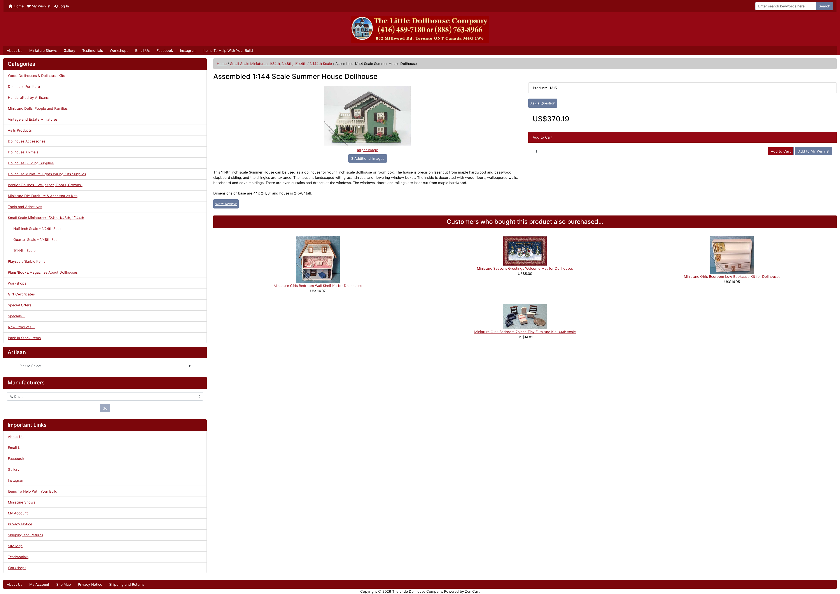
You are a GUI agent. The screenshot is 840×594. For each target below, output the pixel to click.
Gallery (69, 50)
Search (824, 6)
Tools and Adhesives (25, 207)
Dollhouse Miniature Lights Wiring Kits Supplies (47, 174)
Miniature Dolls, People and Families (38, 108)
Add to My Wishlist (814, 151)
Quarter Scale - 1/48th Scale (34, 239)
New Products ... (21, 327)
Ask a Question (542, 103)
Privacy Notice (20, 524)
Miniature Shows (43, 50)
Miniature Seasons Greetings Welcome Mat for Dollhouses (525, 268)
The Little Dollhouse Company (417, 591)
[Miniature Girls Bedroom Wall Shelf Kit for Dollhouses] (318, 259)
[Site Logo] (420, 29)
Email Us (142, 50)
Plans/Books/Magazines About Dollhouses (43, 272)
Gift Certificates (21, 294)
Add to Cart (781, 151)
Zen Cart (472, 591)
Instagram (188, 50)
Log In (63, 6)
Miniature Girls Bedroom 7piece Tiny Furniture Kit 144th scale (525, 332)
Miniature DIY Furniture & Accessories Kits (42, 196)
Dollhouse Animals (23, 152)
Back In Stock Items (24, 338)
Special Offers (19, 305)
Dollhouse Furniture (24, 86)
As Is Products (20, 130)
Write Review (226, 204)
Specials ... (16, 316)
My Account (18, 513)
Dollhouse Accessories (26, 141)
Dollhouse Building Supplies (31, 163)
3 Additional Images (367, 158)
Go (105, 408)
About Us (14, 50)
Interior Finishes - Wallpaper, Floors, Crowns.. (45, 185)
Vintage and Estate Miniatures (33, 119)
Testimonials (92, 50)
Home (18, 6)
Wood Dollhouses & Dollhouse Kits (36, 75)
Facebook (165, 50)
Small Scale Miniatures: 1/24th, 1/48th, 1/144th (268, 63)
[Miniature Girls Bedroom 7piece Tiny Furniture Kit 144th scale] (525, 316)
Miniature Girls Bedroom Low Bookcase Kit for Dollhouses (732, 276)
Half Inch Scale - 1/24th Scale (35, 228)
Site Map (15, 546)
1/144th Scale (321, 63)
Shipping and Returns (25, 535)
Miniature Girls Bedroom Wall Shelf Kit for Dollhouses (318, 285)
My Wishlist (41, 6)
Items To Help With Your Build (228, 50)
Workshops (119, 50)
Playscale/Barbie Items (26, 261)
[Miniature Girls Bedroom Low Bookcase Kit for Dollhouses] (732, 254)
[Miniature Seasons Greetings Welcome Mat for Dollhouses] (525, 250)
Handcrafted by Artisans (28, 97)
